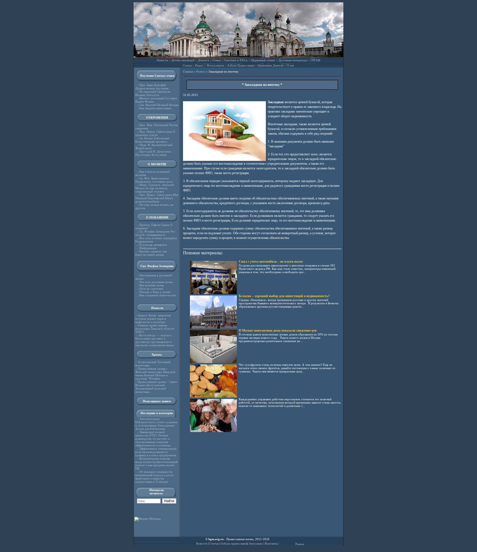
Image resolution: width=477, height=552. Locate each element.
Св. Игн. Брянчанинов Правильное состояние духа (154, 180)
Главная (188, 71)
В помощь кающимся (153, 244)
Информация (148, 248)
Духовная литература (293, 60)
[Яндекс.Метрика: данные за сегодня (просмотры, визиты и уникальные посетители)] (147, 519)
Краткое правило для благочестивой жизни (151, 253)
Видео (199, 65)
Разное (200, 71)
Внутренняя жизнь (151, 285)
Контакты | (272, 543)
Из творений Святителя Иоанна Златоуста (152, 93)
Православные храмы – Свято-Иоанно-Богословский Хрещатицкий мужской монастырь (156, 386)
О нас (290, 65)
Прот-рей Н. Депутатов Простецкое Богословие (153, 153)
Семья (217, 60)
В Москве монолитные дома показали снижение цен (278, 330)
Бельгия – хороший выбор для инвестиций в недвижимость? (284, 296)
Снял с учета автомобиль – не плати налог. (271, 261)
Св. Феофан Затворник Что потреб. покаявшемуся (155, 233)
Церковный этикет (263, 60)
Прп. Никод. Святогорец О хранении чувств (155, 133)
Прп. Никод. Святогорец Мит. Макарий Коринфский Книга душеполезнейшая (157, 198)
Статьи (187, 65)
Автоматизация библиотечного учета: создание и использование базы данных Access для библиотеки (156, 423)
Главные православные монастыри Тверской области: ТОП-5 (155, 329)
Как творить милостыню (155, 108)
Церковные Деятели (270, 65)
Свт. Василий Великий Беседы (159, 104)
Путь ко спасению (151, 288)
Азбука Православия (240, 65)
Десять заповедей (183, 60)
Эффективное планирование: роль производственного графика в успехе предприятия (156, 452)
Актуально (256, 543)
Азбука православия (234, 543)
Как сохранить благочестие (157, 295)
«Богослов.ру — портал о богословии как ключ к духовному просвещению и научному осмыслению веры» (154, 340)
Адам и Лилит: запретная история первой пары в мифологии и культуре (153, 319)
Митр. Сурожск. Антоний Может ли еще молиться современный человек (154, 188)
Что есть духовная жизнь (156, 282)
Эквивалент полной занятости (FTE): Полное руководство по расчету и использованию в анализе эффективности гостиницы (153, 438)
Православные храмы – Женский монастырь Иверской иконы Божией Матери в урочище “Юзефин (155, 373)
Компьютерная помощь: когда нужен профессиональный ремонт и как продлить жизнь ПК (156, 463)
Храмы (157, 354)
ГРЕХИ (315, 60)
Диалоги (203, 60)
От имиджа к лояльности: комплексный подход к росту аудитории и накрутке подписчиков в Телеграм (154, 476)
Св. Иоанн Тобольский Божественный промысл (152, 140)
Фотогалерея (215, 65)
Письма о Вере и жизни (155, 292)
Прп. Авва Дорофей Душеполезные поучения (151, 86)
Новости (162, 60)
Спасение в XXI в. (236, 60)
